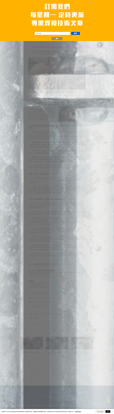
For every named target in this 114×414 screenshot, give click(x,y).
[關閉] (112, 411)
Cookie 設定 (100, 411)
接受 (108, 411)
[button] (56, 38)
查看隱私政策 (78, 411)
